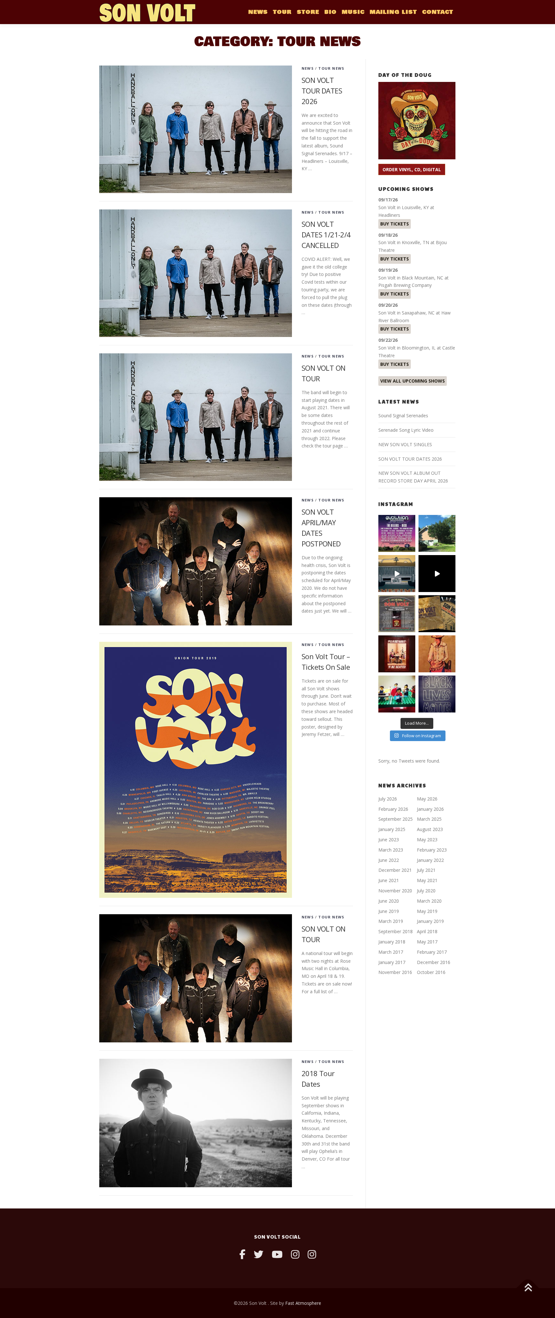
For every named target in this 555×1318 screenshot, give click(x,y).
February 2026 (393, 809)
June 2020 (388, 901)
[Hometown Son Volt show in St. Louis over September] (396, 533)
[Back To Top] (527, 1288)
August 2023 (430, 829)
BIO (330, 12)
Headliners (389, 215)
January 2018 (391, 942)
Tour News (331, 68)
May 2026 (427, 799)
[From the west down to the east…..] (436, 533)
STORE (308, 12)
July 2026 (387, 799)
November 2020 (395, 891)
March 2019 (390, 921)
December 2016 (433, 962)
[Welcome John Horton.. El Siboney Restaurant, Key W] (436, 653)
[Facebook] (242, 1254)
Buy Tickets (394, 224)
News (308, 68)
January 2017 (391, 962)
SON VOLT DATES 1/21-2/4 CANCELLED (326, 234)
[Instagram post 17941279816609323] (396, 653)
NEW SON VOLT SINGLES (405, 444)
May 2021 (427, 880)
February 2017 (432, 952)
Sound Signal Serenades (403, 415)
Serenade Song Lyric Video (406, 430)
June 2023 (388, 839)
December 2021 (395, 870)
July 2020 (426, 891)
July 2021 (426, 870)
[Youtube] (277, 1254)
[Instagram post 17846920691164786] (436, 694)
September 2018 (395, 931)
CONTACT (437, 12)
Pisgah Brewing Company (405, 285)
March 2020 (429, 901)
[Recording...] (396, 694)
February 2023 (432, 850)
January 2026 (430, 809)
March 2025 (429, 819)
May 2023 (427, 839)
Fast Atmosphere (303, 1303)
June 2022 (388, 860)
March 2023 (390, 850)
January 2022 (430, 860)
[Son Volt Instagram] (295, 1254)
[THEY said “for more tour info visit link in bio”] (396, 613)
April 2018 (427, 931)
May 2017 (427, 942)
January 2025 (391, 829)
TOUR (282, 12)
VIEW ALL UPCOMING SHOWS (412, 381)
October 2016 (431, 972)
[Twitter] (258, 1254)
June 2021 (388, 880)
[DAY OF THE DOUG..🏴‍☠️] (396, 573)
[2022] (436, 613)
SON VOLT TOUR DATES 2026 (322, 90)
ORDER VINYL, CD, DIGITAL (412, 169)
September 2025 (395, 819)
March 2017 (390, 952)
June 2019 (388, 911)
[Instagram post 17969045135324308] (436, 573)
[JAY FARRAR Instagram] (312, 1254)
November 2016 (395, 972)
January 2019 (430, 921)
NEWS (258, 12)
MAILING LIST (393, 12)
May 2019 (427, 911)
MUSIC (353, 12)
